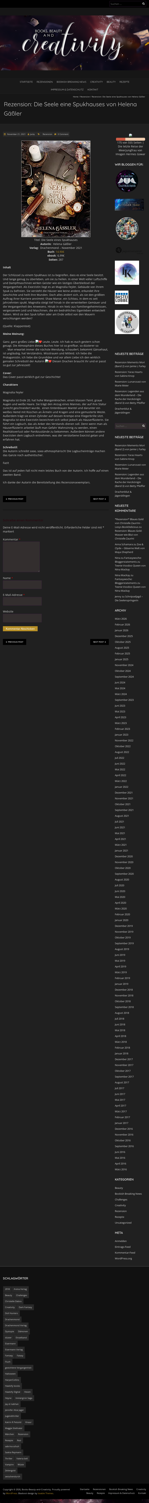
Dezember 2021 (124, 792)
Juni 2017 (120, 1094)
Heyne (8, 1398)
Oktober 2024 (123, 671)
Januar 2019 (121, 984)
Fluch (7, 1361)
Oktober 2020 (123, 868)
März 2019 (121, 972)
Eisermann (10, 1343)
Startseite (26, 81)
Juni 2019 (120, 955)
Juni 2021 (120, 827)
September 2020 (124, 873)
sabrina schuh (12, 1446)
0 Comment (63, 134)
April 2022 (120, 775)
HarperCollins (12, 1379)
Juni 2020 (120, 891)
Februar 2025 (122, 653)
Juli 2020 (119, 885)
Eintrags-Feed (123, 1247)
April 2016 (120, 1163)
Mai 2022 (120, 769)
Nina (117, 558)
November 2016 (124, 1134)
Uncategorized (123, 1222)
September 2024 (124, 676)
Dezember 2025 (124, 636)
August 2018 (122, 1013)
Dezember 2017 (124, 1059)
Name (8, 578)
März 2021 (121, 844)
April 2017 (120, 1105)
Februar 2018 (122, 1047)
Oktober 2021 (123, 804)
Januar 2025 (121, 659)
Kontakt (92, 89)
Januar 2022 (121, 787)
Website (8, 611)
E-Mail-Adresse (14, 595)
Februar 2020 (122, 914)
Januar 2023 (121, 734)
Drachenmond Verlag (16, 1325)
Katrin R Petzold (13, 1422)
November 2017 (124, 1065)
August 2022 (122, 752)
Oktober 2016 (123, 1140)
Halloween (10, 1373)
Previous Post (15, 499)
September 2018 (124, 1007)
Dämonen (23, 1331)
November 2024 (124, 665)
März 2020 (121, 908)
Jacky (32, 134)
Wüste (21, 1464)
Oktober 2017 (123, 1071)
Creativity (96, 81)
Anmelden (121, 1241)
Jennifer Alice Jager (14, 1410)
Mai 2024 (120, 688)
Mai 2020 (120, 897)
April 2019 (120, 966)
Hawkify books (12, 1385)
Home (75, 96)
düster (8, 1337)
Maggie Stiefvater (14, 1428)
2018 (7, 1289)
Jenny (118, 596)
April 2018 (120, 1036)
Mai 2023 (120, 711)
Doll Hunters (11, 1313)
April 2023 (120, 717)
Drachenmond (12, 1319)
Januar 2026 (121, 630)
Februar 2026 (122, 624)
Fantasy (9, 1355)
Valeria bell (22, 1458)
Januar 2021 (121, 850)
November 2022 (124, 740)
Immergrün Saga (24, 1398)
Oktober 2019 (123, 937)
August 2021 (122, 815)
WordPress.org (123, 1258)
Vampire (9, 1464)
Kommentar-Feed (125, 1252)
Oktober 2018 (123, 1001)
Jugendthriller (12, 1416)
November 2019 (124, 931)
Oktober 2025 (123, 642)
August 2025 (122, 647)
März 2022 (121, 781)
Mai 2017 (120, 1100)
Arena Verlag (20, 1289)
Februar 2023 (122, 729)
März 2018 (121, 1042)
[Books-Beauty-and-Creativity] (74, 17)
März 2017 (121, 1111)
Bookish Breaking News (71, 81)
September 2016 (124, 1146)
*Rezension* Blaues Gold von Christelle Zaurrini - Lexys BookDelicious (129, 523)
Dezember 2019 (124, 926)
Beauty (111, 81)
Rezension (85, 96)
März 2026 (121, 618)
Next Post (98, 499)
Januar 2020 (121, 920)
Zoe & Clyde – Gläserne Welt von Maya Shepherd (130, 548)
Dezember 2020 (124, 856)
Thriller (8, 1458)
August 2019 (122, 949)
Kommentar (11, 539)
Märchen (9, 1434)
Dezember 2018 (124, 989)
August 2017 (122, 1082)
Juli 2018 (119, 1018)
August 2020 (122, 879)
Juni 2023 (120, 705)
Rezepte (124, 81)
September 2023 (124, 700)
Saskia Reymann (13, 1452)
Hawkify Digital (12, 1391)
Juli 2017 (119, 1088)
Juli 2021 (119, 821)
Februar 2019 (122, 978)
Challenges (121, 1199)
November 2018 (124, 995)
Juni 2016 (120, 1152)
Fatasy (20, 1355)
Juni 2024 (120, 682)
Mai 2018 (120, 1030)
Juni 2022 (120, 763)
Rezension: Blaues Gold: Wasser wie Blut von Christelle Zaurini (128, 534)
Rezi (19, 1440)
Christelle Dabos (13, 1301)
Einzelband (21, 1337)
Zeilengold (10, 1470)
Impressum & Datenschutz (67, 89)
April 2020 (120, 902)
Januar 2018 (121, 1053)
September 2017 (124, 1076)
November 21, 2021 (16, 134)
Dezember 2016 (124, 1128)
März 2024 (121, 694)
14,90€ (60, 251)
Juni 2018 (120, 1024)
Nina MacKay (122, 575)
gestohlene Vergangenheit (18, 1367)
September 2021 (124, 810)
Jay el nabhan (12, 1404)
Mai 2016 (120, 1157)
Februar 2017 (122, 1117)
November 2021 (124, 798)
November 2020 (124, 862)
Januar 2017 (121, 1123)
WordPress (11, 1493)
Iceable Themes (45, 1493)
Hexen (27, 1391)
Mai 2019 (120, 960)
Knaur (28, 1422)
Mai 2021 (120, 833)
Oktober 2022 (123, 746)
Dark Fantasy (25, 1307)
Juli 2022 (119, 758)
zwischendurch (12, 1476)
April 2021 (120, 839)
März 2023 (121, 723)
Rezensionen (45, 81)
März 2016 (121, 1169)
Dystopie (9, 1331)
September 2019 (124, 943)
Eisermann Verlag (14, 1349)
